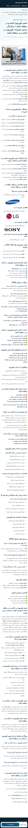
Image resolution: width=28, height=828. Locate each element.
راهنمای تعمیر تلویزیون (21, 2)
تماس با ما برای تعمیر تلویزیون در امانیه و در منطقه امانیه (15, 774)
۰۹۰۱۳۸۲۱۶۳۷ (10, 824)
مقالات (7, 5)
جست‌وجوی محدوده (15, 5)
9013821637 (16, 104)
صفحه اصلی (24, 5)
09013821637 (17, 795)
